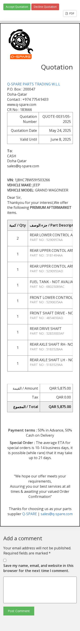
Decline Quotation (45, 7)
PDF (71, 13)
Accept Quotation (17, 7)
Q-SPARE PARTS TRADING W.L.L (33, 84)
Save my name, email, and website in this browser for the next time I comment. (38, 568)
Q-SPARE (29, 513)
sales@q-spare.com (57, 513)
